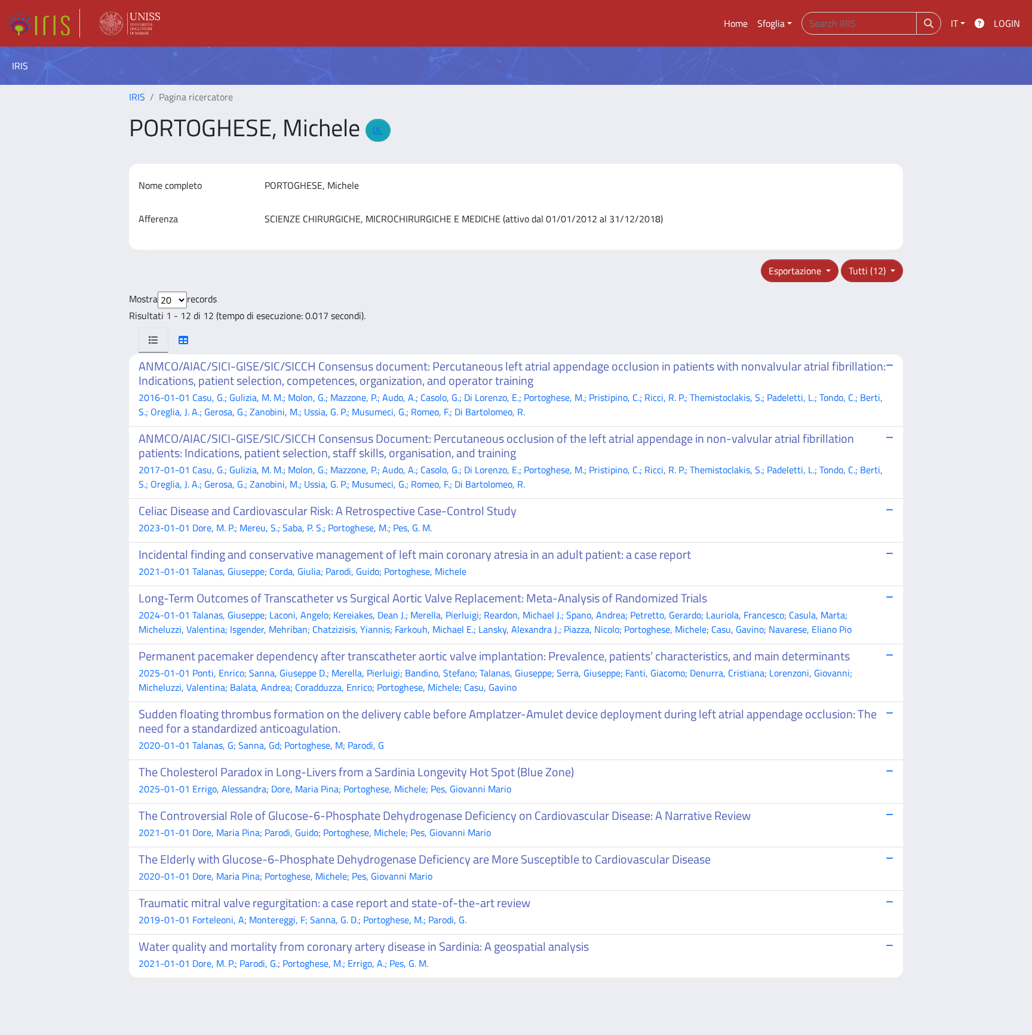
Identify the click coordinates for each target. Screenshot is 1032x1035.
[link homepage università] (130, 23)
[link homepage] (43, 23)
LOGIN (1007, 23)
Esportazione (796, 271)
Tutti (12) (868, 271)
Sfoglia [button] (771, 23)
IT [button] (954, 23)
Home (736, 23)
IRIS (137, 97)
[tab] (153, 340)
